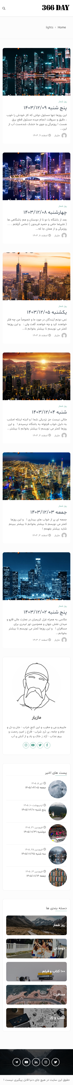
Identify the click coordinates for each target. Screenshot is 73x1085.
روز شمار (62, 101)
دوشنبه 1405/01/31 (35, 832)
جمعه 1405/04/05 (35, 788)
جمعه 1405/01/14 (36, 876)
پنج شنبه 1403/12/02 (45, 612)
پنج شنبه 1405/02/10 (34, 810)
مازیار (57, 135)
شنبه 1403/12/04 (49, 412)
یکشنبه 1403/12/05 (47, 312)
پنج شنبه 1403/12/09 (45, 108)
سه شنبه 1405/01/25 (33, 854)
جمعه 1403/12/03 (48, 512)
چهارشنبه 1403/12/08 (45, 212)
